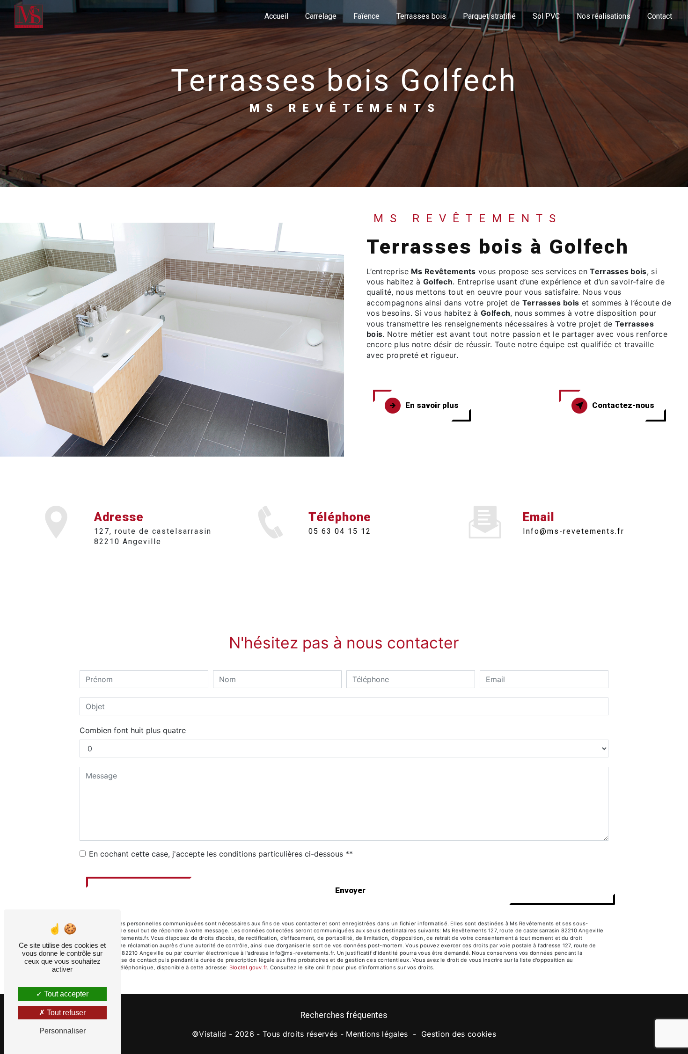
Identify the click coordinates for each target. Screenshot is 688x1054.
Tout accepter (65, 994)
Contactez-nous (623, 405)
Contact (659, 16)
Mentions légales (377, 1034)
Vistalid (213, 1034)
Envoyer (350, 890)
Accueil (276, 16)
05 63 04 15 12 (339, 531)
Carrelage (321, 16)
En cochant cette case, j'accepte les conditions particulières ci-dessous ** (221, 853)
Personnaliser (62, 1031)
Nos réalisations (603, 16)
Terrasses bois (421, 16)
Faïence (366, 16)
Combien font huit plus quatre (133, 730)
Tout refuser (65, 1013)
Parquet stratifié (489, 16)
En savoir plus (432, 405)
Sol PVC (546, 16)
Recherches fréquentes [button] (344, 1015)
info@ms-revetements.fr (573, 531)
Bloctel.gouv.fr (248, 967)
